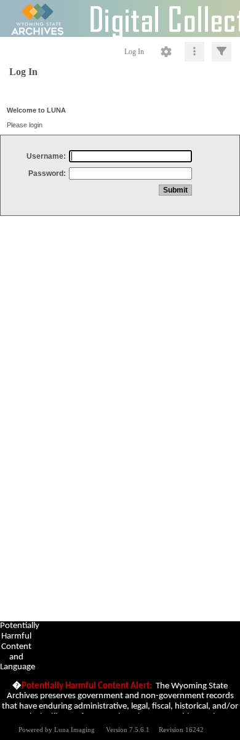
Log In (134, 51)
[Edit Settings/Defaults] (166, 51)
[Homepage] (120, 18)
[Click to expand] (221, 52)
